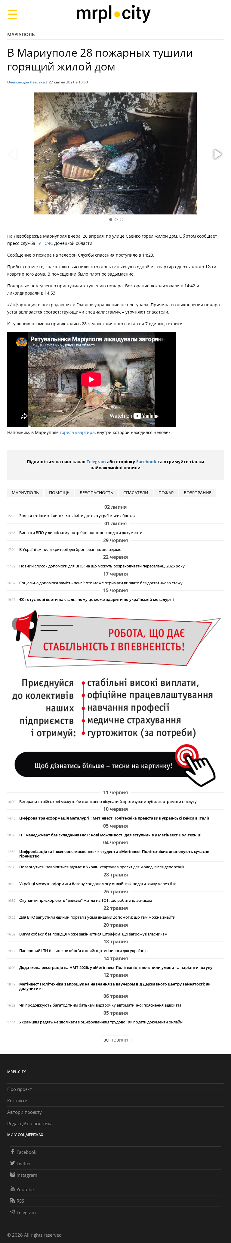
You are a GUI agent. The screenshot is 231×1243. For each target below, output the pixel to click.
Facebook (146, 461)
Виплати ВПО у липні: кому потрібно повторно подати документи (80, 532)
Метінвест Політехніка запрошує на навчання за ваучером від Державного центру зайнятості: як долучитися (114, 986)
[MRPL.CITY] (113, 14)
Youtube (25, 1189)
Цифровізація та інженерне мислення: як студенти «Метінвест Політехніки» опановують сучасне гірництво (114, 853)
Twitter (24, 1163)
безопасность (96, 492)
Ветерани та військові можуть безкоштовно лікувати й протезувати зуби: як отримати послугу (108, 801)
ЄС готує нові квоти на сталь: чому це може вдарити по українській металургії (96, 599)
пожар (166, 492)
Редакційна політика (30, 1123)
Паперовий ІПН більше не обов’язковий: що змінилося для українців (83, 950)
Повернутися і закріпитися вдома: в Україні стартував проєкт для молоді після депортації (101, 867)
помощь (59, 492)
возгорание (197, 492)
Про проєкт (19, 1089)
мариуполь (25, 492)
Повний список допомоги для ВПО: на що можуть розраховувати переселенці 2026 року (102, 566)
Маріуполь (21, 34)
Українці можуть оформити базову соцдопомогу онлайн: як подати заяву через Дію (98, 884)
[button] (217, 154)
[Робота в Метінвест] (115, 698)
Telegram (96, 461)
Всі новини (115, 1040)
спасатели (135, 492)
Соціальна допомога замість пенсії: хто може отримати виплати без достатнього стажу (101, 583)
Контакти (17, 1101)
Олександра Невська (26, 82)
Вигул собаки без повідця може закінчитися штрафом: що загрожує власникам (93, 934)
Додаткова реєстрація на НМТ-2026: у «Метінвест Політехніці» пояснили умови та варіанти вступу (115, 967)
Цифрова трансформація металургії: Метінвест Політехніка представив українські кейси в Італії (114, 818)
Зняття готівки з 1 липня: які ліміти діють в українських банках (77, 516)
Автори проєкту (24, 1112)
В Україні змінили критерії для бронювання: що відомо (70, 549)
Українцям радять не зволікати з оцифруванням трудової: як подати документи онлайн (101, 1022)
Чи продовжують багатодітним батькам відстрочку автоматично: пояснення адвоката (100, 1005)
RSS (20, 1201)
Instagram (27, 1175)
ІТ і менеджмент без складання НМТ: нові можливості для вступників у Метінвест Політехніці (110, 835)
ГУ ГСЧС (45, 243)
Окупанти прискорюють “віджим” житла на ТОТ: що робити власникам (85, 900)
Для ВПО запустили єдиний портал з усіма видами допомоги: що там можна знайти (97, 917)
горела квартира (77, 432)
